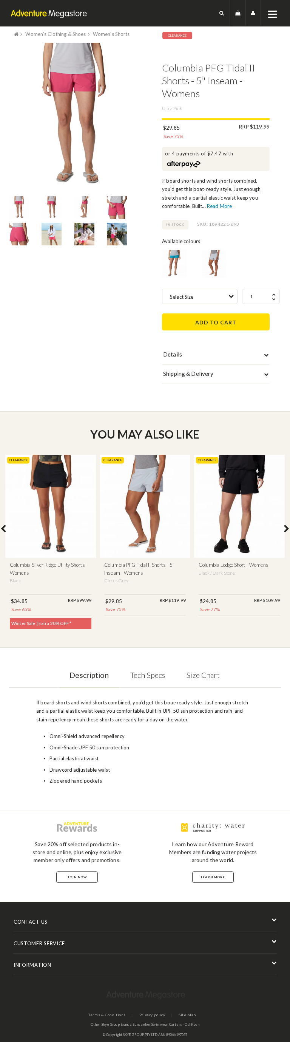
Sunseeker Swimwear (150, 1024)
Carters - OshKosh (184, 1024)
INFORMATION (32, 965)
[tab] (215, 356)
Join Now (77, 877)
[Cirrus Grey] (214, 264)
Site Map (187, 1015)
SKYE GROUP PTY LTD (140, 1035)
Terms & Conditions (107, 1015)
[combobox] (200, 296)
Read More (219, 206)
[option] (74, 117)
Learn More (213, 877)
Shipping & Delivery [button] (188, 373)
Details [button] (172, 354)
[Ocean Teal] (174, 264)
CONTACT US (31, 922)
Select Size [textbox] (181, 297)
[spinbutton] (261, 296)
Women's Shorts (111, 34)
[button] (222, 13)
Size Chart (203, 675)
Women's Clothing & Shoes (55, 34)
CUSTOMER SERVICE (39, 943)
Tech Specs (147, 675)
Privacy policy (152, 1015)
